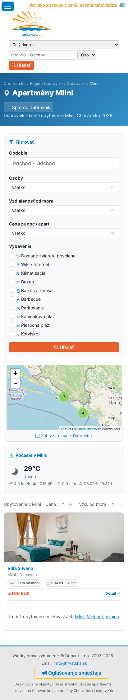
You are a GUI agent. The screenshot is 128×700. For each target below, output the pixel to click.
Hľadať (23, 65)
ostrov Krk (104, 691)
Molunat (95, 616)
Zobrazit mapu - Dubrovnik (67, 435)
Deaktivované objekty (33, 684)
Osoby (16, 178)
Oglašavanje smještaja (74, 673)
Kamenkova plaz (38, 316)
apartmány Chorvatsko (73, 691)
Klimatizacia (33, 273)
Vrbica (112, 616)
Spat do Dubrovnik (31, 107)
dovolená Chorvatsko (33, 691)
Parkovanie (32, 307)
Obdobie (18, 152)
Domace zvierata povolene (48, 255)
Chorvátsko (15, 83)
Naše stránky (65, 684)
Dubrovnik (76, 83)
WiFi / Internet (35, 264)
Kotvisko (29, 333)
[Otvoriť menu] (8, 6)
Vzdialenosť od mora (31, 200)
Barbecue (31, 299)
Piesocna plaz (35, 325)
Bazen (27, 281)
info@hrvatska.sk (70, 663)
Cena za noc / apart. (30, 223)
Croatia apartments (95, 684)
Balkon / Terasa (37, 290)
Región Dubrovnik (46, 83)
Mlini (79, 616)
